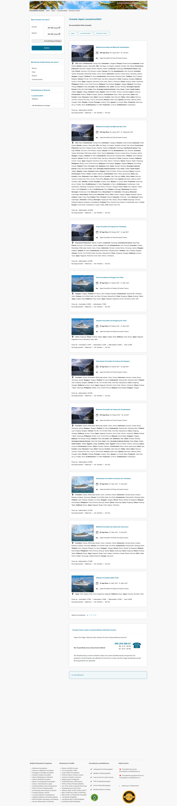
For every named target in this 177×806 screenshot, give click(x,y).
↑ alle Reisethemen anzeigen (40, 105)
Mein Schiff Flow (67, 792)
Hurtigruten (75, 779)
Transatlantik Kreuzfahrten (46, 781)
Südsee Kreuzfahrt (45, 775)
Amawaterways (67, 788)
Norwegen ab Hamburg (50, 799)
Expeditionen (50, 795)
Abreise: (35, 33)
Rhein (34, 788)
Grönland (50, 777)
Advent (34, 801)
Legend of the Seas (80, 786)
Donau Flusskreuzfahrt (45, 788)
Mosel (34, 781)
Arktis (34, 779)
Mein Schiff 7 (82, 790)
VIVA (63, 784)
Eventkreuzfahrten (52, 797)
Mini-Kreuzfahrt (37, 799)
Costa (64, 773)
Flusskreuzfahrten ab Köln (40, 792)
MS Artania (78, 781)
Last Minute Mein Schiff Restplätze (73, 799)
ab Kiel (54, 790)
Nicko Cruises (78, 775)
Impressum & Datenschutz (130, 786)
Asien (48, 10)
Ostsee (34, 784)
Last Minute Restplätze (69, 797)
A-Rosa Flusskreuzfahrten (75, 784)
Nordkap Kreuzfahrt (47, 773)
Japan (53, 10)
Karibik (34, 775)
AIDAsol (64, 790)
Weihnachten (42, 801)
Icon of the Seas (67, 786)
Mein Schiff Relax (80, 792)
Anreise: (35, 27)
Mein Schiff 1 (66, 795)
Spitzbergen (41, 777)
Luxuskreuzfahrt (62, 10)
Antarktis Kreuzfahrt (44, 779)
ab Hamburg (36, 790)
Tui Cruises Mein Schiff (69, 770)
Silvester (51, 801)
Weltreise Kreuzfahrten (39, 768)
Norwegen (35, 773)
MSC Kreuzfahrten (73, 773)
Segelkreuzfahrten (38, 797)
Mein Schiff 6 (72, 790)
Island (34, 777)
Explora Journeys (75, 777)
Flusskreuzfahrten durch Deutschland (44, 786)
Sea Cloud (77, 788)
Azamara (65, 777)
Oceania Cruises (74, 10)
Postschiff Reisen (67, 781)
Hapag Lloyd (66, 779)
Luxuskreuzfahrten (38, 795)
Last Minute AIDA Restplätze (71, 801)
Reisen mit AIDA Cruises (70, 768)
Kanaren (35, 770)
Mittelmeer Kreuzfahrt (47, 770)
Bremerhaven (45, 790)
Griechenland (42, 784)
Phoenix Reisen (67, 775)
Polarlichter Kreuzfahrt (79, 795)
